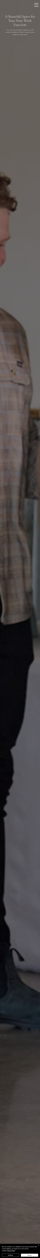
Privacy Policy (11, 1251)
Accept (30, 1255)
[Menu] (36, 5)
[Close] (37, 1246)
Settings (10, 1255)
